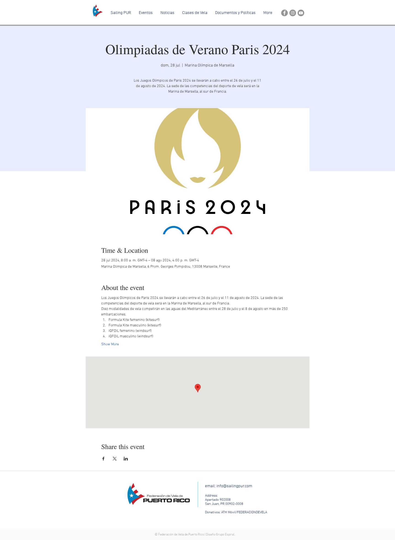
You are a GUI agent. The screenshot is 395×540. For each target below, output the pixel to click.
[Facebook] (284, 13)
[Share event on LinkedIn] (126, 458)
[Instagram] (292, 13)
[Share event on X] (114, 458)
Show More (110, 344)
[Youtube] (301, 13)
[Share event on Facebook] (103, 458)
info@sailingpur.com (234, 486)
